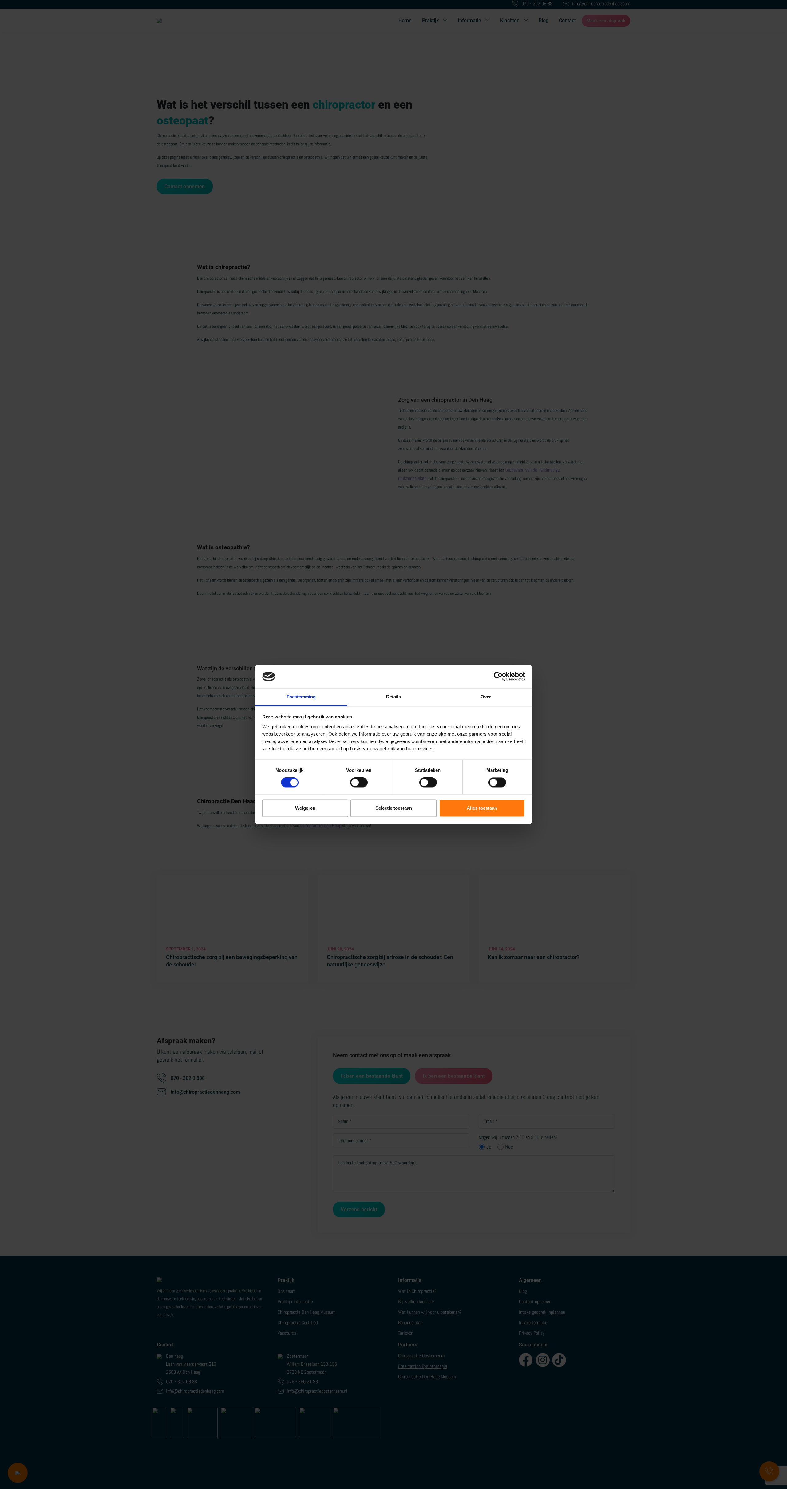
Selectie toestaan (393, 808)
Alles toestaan (482, 808)
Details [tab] (393, 696)
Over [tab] (486, 696)
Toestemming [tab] (301, 696)
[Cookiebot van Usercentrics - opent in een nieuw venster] (498, 676)
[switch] (359, 783)
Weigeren (305, 808)
